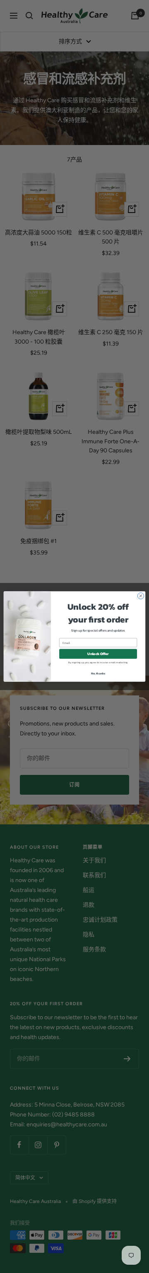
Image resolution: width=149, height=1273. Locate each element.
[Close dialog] (140, 596)
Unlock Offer (97, 654)
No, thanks (98, 673)
